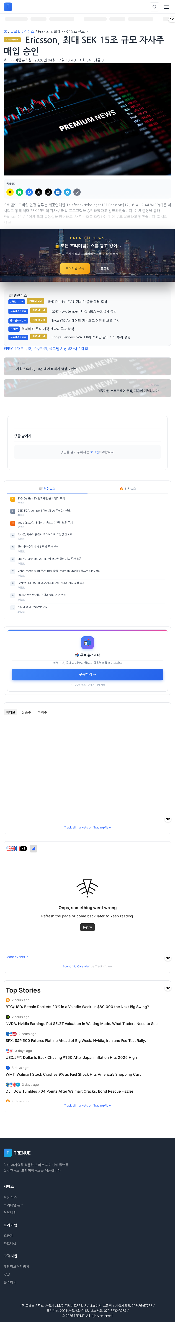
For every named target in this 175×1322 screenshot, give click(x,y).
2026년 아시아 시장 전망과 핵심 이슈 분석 (42, 595)
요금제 (8, 1235)
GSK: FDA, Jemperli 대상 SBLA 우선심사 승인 (84, 311)
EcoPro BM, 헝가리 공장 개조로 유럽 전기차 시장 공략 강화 (51, 583)
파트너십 (10, 1243)
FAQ (7, 1274)
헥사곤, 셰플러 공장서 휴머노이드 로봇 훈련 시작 (45, 534)
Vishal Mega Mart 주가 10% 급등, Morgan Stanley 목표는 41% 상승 (59, 571)
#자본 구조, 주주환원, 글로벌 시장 (40, 348)
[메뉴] (166, 7)
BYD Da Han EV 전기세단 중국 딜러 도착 (77, 301)
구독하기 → (87, 674)
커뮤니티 (10, 1212)
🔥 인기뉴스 (128, 488)
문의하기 (10, 1282)
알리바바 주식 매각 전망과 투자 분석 (48, 329)
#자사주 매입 (78, 348)
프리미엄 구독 (75, 268)
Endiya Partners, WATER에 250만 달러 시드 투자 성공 (91, 337)
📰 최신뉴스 (47, 488)
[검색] (154, 6)
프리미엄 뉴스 (14, 1205)
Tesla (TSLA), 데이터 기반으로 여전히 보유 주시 (85, 320)
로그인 (104, 268)
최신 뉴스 (10, 1197)
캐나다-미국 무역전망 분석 (32, 607)
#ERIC (8, 348)
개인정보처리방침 (16, 1266)
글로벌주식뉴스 (22, 31)
